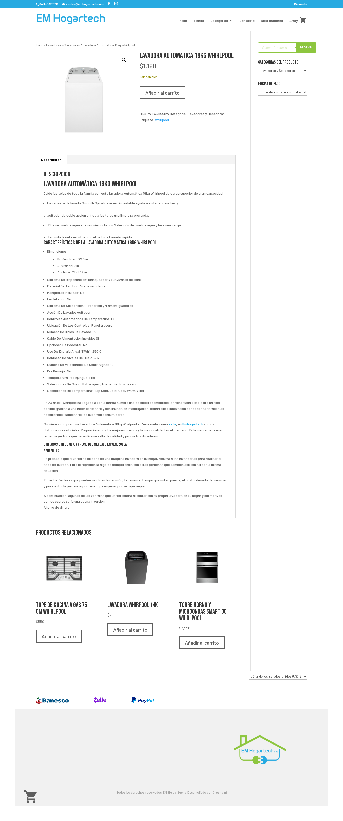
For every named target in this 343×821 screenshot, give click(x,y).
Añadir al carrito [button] (59, 636)
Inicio (182, 21)
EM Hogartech (173, 792)
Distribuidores (272, 21)
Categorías (219, 21)
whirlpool (162, 120)
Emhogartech (192, 424)
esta (172, 424)
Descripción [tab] (51, 159)
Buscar (306, 47)
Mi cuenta (300, 4)
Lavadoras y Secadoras (63, 45)
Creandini (220, 792)
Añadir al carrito (162, 93)
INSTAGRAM (145, 775)
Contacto (247, 21)
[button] (123, 59)
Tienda (198, 21)
